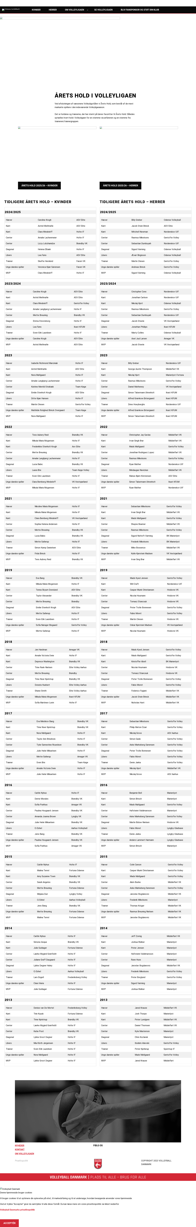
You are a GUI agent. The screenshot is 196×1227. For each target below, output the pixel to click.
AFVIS (6, 1215)
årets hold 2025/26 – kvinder (39, 185)
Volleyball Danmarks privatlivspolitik (17, 1210)
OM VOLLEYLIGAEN (24, 1153)
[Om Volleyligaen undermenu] (87, 10)
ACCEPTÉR (9, 1223)
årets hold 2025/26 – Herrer (120, 185)
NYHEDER (19, 1145)
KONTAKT (20, 1149)
